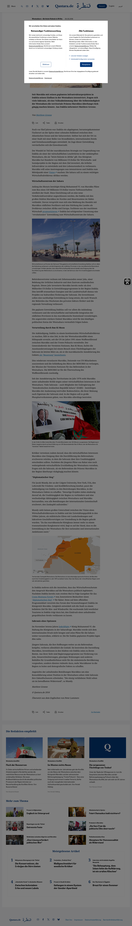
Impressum (48, 78)
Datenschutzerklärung (36, 46)
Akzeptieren (86, 64)
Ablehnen (45, 64)
